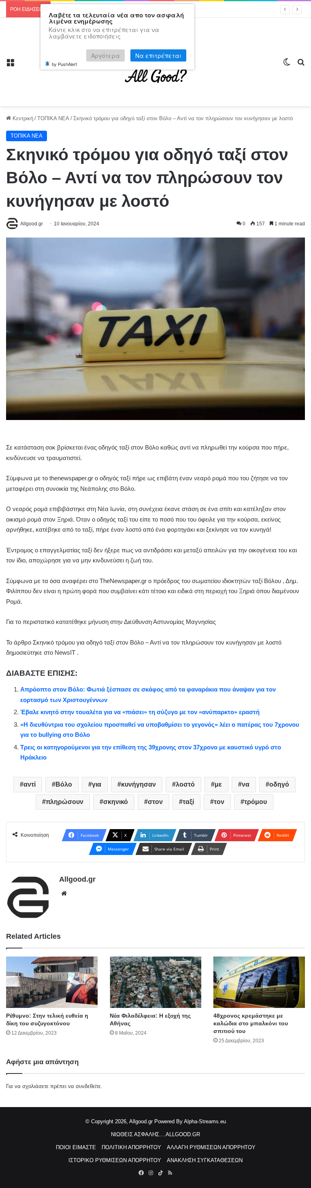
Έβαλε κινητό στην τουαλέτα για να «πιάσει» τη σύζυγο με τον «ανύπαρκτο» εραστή (140, 712)
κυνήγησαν (138, 784)
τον (219, 801)
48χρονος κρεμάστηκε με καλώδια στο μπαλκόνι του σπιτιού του (250, 1023)
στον (155, 801)
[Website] (64, 893)
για (96, 784)
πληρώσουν (64, 801)
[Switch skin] (287, 65)
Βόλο (63, 784)
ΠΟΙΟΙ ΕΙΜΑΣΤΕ (76, 1147)
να (245, 784)
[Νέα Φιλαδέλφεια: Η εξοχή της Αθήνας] (155, 982)
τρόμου (255, 801)
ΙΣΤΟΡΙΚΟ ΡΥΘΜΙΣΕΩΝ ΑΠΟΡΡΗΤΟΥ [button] (114, 1160)
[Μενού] (10, 65)
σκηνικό (115, 801)
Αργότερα (105, 55)
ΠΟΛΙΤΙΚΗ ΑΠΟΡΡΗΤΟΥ (131, 1147)
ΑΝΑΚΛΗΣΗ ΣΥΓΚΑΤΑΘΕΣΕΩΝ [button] (205, 1160)
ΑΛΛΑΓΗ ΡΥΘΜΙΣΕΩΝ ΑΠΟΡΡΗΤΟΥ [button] (211, 1147)
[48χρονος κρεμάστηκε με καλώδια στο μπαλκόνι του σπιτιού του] (259, 982)
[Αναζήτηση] (301, 65)
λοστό (185, 784)
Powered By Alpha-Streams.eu (190, 1121)
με (218, 784)
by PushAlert (64, 64)
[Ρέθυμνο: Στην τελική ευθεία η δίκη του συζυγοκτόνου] (52, 982)
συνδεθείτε (88, 1086)
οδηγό (279, 784)
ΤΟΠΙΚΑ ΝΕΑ (53, 118)
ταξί (188, 801)
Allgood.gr (77, 879)
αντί (29, 784)
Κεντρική (22, 118)
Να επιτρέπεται (158, 55)
